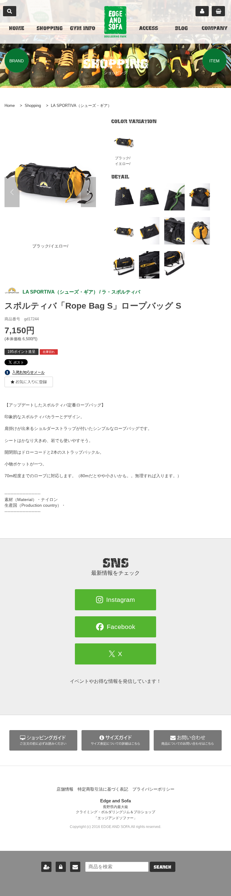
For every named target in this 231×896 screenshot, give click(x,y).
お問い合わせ (75, 867)
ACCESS (148, 29)
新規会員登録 (46, 867)
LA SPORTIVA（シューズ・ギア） (81, 105)
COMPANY (214, 29)
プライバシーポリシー (153, 789)
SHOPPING (50, 29)
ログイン (61, 867)
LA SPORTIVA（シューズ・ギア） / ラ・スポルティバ (81, 291)
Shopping (33, 105)
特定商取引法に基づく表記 (103, 789)
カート (218, 11)
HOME (16, 29)
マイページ (202, 11)
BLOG (181, 29)
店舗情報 (65, 789)
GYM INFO (82, 29)
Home (10, 105)
